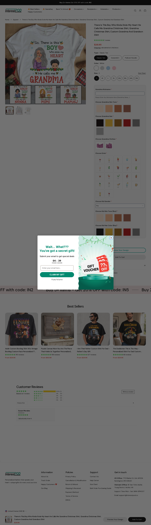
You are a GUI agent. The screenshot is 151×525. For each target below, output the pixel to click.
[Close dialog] (111, 238)
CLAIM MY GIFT (57, 274)
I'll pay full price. (57, 279)
